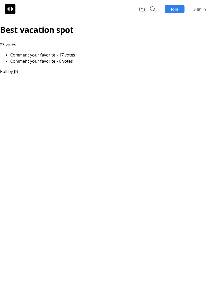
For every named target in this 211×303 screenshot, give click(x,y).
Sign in (200, 9)
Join (174, 9)
